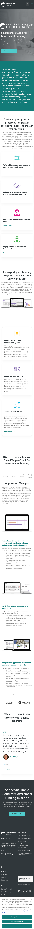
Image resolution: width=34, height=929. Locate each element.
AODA (3, 895)
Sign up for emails (6, 889)
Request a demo (9, 51)
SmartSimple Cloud (24, 835)
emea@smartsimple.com (8, 855)
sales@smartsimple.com (8, 845)
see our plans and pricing (24, 884)
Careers (3, 877)
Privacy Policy (21, 911)
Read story (6, 769)
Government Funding (24, 850)
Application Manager (6, 475)
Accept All (17, 926)
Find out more (7, 226)
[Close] (31, 900)
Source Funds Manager (30, 475)
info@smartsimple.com (8, 847)
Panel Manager (22, 475)
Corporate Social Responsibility (23, 846)
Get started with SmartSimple (25, 879)
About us (4, 874)
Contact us (4, 880)
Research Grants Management (23, 842)
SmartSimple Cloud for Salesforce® (25, 854)
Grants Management (24, 838)
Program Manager (14, 475)
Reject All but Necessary (17, 921)
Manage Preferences (17, 917)
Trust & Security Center (8, 892)
